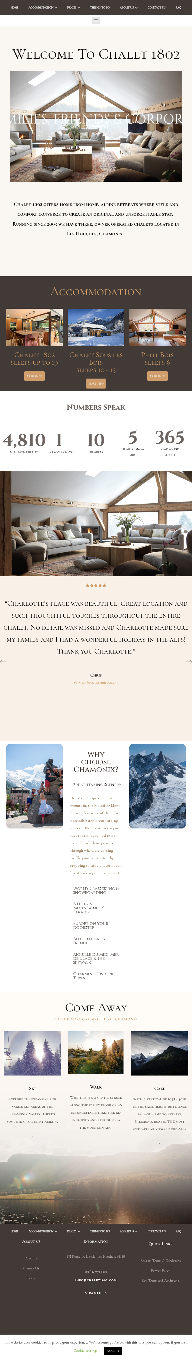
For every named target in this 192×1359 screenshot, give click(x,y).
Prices (71, 7)
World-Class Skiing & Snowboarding (95, 891)
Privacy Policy (160, 1271)
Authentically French (89, 941)
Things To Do (100, 7)
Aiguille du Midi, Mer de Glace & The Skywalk (96, 958)
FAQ (178, 7)
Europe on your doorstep (90, 926)
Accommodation (41, 7)
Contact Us (157, 7)
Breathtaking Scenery (97, 785)
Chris (96, 675)
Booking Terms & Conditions (160, 1261)
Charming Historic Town (94, 976)
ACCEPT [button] (113, 1351)
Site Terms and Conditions (160, 1281)
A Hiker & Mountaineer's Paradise (89, 908)
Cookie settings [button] (86, 1350)
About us (127, 7)
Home (14, 7)
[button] (96, 20)
